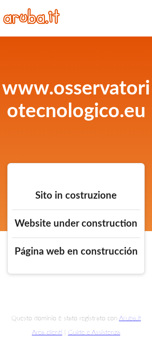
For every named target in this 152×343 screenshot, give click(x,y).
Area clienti (47, 332)
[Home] (31, 22)
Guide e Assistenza (94, 332)
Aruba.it (130, 318)
